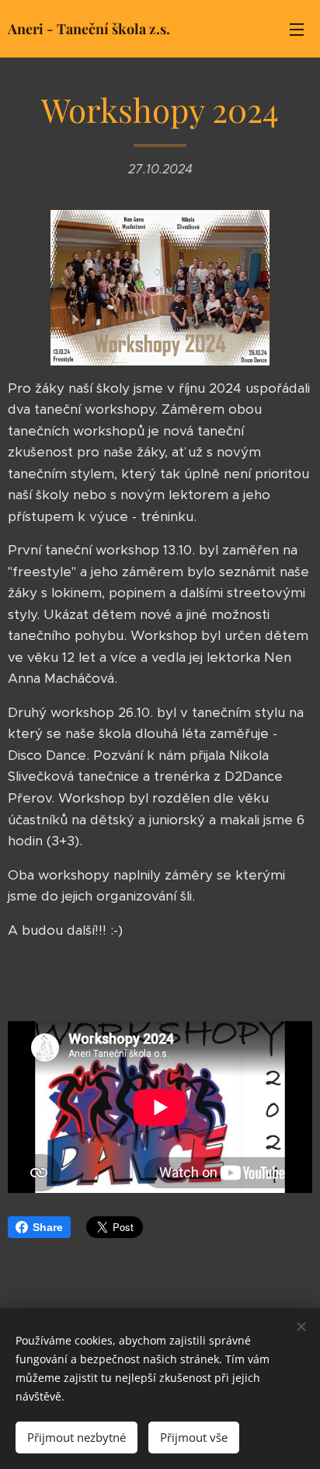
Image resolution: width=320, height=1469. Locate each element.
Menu (296, 28)
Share (48, 1227)
